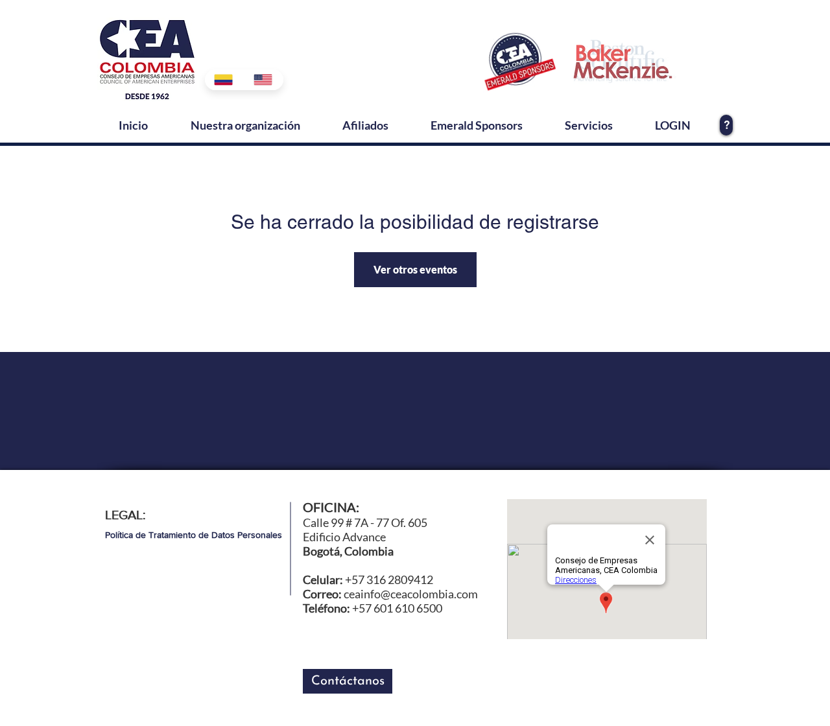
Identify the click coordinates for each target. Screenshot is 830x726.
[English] (263, 79)
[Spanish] (224, 79)
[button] (347, 681)
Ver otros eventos (415, 269)
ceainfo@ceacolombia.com (411, 594)
